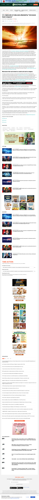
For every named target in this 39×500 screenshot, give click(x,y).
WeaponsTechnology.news (30, 114)
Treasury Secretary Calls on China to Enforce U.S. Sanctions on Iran (12, 368)
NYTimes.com (4, 118)
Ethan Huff (17, 156)
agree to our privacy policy (15, 498)
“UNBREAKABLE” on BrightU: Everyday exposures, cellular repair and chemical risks (14, 411)
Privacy (21, 490)
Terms (23, 490)
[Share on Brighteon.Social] (3, 21)
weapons (8, 130)
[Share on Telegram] (9, 21)
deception (18, 23)
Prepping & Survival (32, 10)
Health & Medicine (17, 10)
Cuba (16, 23)
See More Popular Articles (19, 420)
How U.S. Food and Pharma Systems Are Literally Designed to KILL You (12, 366)
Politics (7, 10)
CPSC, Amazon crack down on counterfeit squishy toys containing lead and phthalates (15, 375)
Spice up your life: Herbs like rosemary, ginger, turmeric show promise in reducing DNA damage (16, 418)
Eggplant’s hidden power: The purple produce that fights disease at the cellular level (14, 380)
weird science (13, 130)
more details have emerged (14, 65)
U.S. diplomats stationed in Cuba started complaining (19, 51)
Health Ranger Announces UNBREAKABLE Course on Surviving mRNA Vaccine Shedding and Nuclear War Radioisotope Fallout (24, 450)
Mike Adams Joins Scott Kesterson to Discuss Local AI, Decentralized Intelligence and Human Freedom (22, 445)
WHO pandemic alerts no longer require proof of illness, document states (13, 371)
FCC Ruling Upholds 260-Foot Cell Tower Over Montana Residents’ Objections (14, 395)
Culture (11, 10)
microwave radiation (17, 86)
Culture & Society (7, 13)
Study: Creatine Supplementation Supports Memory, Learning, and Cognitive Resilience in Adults (16, 413)
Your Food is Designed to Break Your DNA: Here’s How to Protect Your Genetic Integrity (15, 392)
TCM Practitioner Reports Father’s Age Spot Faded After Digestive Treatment (14, 385)
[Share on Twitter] (7, 21)
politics (25, 129)
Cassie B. (17, 179)
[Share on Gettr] (15, 21)
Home (4, 10)
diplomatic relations (23, 23)
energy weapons (28, 23)
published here (17, 493)
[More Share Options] (17, 21)
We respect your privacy (20, 484)
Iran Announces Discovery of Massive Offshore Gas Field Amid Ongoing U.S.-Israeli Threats (15, 390)
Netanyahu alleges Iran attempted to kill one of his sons (10, 388)
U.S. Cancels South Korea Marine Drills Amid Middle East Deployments (12, 373)
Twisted (4, 130)
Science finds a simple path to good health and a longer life (11, 397)
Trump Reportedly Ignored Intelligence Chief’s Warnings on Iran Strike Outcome (14, 406)
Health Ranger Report (5, 436)
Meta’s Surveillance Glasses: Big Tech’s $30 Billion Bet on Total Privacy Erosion (13, 399)
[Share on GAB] (11, 21)
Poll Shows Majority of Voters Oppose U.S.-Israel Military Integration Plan (13, 404)
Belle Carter (17, 148)
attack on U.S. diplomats (7, 23)
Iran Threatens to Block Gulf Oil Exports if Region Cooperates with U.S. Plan (13, 364)
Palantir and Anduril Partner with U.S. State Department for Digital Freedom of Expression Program (16, 402)
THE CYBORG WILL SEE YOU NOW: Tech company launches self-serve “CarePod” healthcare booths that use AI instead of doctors (23, 173)
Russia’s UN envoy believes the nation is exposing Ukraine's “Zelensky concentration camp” (15, 378)
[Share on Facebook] (5, 21)
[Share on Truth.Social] (13, 21)
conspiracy (13, 23)
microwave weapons (19, 129)
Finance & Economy (25, 10)
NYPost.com (4, 120)
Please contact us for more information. (7, 275)
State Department (30, 129)
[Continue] (28, 482)
